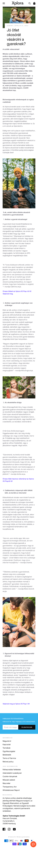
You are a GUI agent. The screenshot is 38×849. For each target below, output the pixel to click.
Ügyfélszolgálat (9, 751)
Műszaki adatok (9, 780)
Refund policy (8, 762)
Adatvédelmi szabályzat (12, 773)
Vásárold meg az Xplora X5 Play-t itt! (16, 704)
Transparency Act (9, 787)
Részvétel (6, 783)
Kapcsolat (7, 744)
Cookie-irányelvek (10, 776)
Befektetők (7, 755)
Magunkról (7, 741)
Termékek (6, 748)
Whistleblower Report (11, 790)
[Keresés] (29, 3)
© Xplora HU (12, 837)
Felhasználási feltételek (12, 769)
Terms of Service (9, 758)
